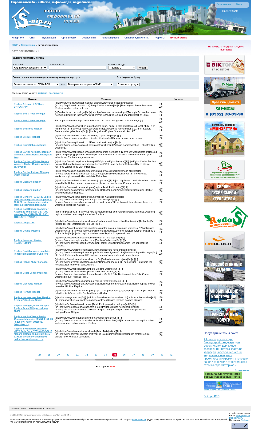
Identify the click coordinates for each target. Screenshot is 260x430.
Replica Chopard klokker (27, 190)
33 (96, 354)
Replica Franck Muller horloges (31, 262)
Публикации (49, 37)
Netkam (245, 420)
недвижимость (213, 355)
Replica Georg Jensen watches (31, 273)
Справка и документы (136, 37)
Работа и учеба (110, 37)
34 (105, 354)
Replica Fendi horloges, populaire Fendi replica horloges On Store (32, 252)
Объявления (89, 37)
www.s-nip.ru (139, 419)
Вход (239, 4)
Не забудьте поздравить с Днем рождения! (226, 48)
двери (230, 342)
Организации (68, 37)
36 (124, 354)
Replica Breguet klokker (27, 137)
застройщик (211, 348)
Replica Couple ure (24, 222)
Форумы (159, 37)
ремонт (229, 358)
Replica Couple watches (27, 230)
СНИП (33, 37)
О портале (18, 37)
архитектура (225, 339)
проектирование (214, 358)
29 (58, 354)
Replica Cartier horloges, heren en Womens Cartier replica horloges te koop (33, 155)
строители (220, 361)
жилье (232, 345)
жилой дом (220, 345)
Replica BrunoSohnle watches (30, 145)
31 (77, 354)
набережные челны (229, 352)
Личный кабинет (179, 37)
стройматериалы (226, 365)
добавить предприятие (50, 93)
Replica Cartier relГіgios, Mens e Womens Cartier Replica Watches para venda (32, 164)
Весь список (242, 370)
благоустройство (215, 342)
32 (86, 354)
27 (39, 354)
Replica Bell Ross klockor (28, 128)
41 (171, 354)
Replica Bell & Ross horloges (29, 113)
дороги (208, 345)
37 (133, 354)
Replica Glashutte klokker (28, 283)
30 (68, 354)
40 (161, 354)
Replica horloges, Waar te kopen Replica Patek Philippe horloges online (31, 308)
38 (143, 354)
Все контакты (236, 418)
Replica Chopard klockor (27, 182)
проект (227, 355)
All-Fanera (210, 339)
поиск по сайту (230, 11)
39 (152, 354)
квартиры (210, 352)
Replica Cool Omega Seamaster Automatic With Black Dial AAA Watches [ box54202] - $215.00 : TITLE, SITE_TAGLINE (31, 213)
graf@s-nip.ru (243, 415)
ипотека (225, 348)
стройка (209, 365)
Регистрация (224, 4)
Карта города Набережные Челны (220, 390)
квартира (236, 348)
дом (237, 342)
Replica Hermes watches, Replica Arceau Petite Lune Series (32, 298)
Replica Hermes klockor (27, 292)
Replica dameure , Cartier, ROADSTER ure (28, 241)
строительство (237, 361)
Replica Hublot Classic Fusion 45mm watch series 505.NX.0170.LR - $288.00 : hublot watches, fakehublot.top (33, 320)
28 (49, 354)
